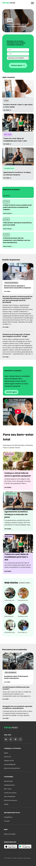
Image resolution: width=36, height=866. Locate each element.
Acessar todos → (25, 583)
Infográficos (8, 817)
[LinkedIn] (6, 739)
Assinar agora (11, 392)
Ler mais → (8, 291)
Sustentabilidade (9, 764)
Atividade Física (9, 785)
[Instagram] (11, 739)
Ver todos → (7, 196)
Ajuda (6, 753)
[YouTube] (15, 739)
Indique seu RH (9, 760)
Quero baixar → (8, 213)
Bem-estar (7, 789)
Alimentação (8, 781)
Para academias (9, 796)
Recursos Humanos (10, 800)
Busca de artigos (10, 834)
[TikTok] (20, 739)
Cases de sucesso (10, 793)
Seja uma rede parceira (12, 768)
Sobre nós (7, 757)
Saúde (6, 804)
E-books (7, 821)
